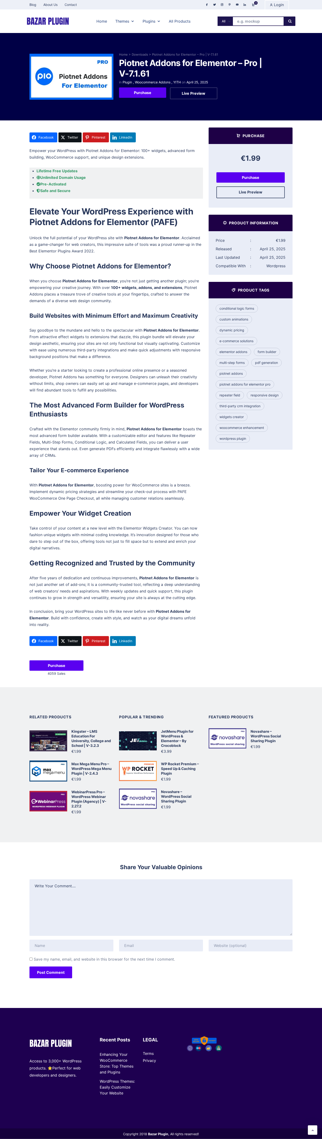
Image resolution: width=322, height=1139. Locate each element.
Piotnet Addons (231, 373)
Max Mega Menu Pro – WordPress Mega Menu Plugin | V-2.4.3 (91, 769)
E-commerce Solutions (236, 341)
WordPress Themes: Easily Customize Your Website (117, 1087)
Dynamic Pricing (231, 330)
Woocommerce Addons (152, 82)
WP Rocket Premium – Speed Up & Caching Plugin (180, 769)
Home (123, 54)
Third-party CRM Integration (239, 406)
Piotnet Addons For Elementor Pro (244, 384)
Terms (148, 1053)
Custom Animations (233, 319)
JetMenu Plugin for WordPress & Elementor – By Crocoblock (177, 738)
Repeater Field (229, 395)
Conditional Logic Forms (236, 308)
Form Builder (267, 352)
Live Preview (193, 93)
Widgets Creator (231, 417)
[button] (312, 1130)
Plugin (127, 82)
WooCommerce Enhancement (241, 428)
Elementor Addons (233, 352)
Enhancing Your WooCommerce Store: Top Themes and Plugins (116, 1063)
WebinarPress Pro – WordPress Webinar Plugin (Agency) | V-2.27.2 (88, 799)
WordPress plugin (232, 438)
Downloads (140, 54)
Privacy (149, 1060)
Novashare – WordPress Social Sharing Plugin (176, 796)
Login (278, 4)
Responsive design (265, 395)
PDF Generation (266, 363)
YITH (177, 82)
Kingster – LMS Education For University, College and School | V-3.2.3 (91, 738)
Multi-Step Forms (232, 363)
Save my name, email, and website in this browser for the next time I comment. (104, 959)
